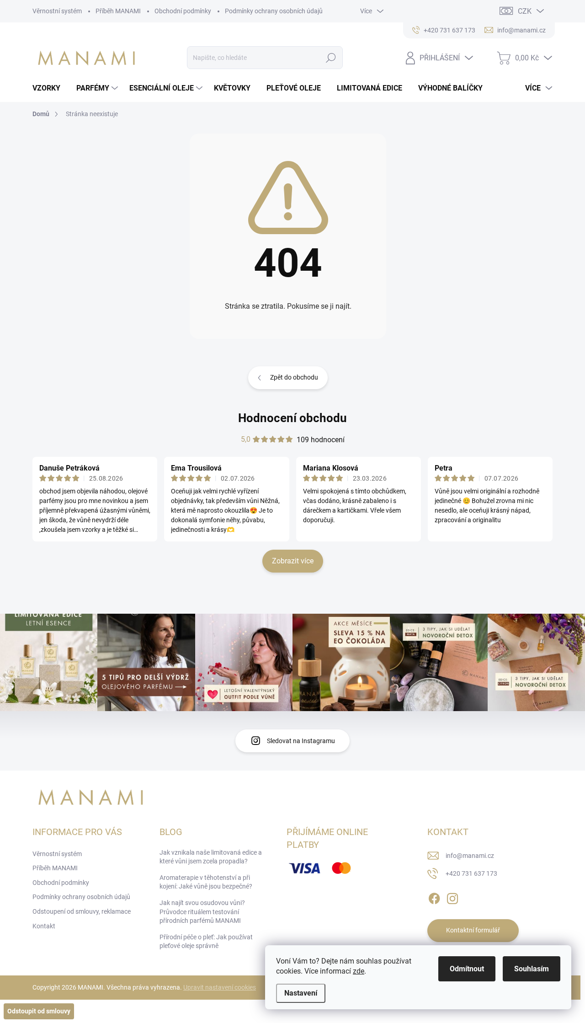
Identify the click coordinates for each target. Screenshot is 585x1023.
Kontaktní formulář (473, 930)
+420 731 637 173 (471, 873)
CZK (525, 11)
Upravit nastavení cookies (219, 987)
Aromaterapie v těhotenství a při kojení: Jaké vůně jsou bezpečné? (206, 882)
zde (358, 971)
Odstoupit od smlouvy (38, 1011)
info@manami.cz (470, 855)
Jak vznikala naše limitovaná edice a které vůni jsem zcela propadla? (211, 857)
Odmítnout (467, 968)
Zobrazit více (293, 561)
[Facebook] (434, 897)
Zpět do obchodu (294, 377)
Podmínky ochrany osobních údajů (274, 11)
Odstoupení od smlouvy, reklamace (81, 911)
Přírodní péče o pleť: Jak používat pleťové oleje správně (206, 941)
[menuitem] (49, 88)
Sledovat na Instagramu (301, 740)
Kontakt (43, 926)
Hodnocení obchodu (292, 418)
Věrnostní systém (57, 11)
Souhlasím (531, 968)
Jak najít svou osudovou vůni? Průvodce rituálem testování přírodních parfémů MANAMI (202, 911)
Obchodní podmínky (182, 11)
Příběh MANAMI (118, 11)
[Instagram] (452, 897)
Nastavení (300, 993)
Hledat (331, 57)
